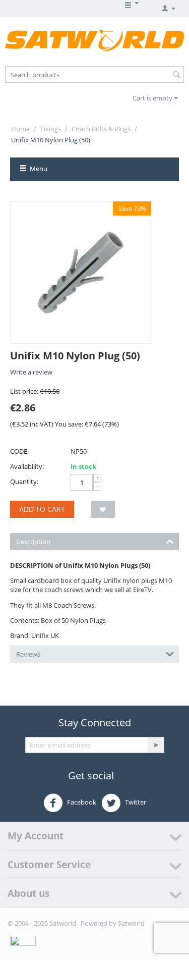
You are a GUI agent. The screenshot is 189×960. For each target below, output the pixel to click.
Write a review (31, 372)
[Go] (156, 745)
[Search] (176, 75)
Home (20, 128)
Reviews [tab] (28, 654)
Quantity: (24, 481)
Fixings (50, 128)
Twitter (134, 802)
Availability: (27, 466)
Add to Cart (42, 509)
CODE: (19, 451)
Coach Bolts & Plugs (101, 128)
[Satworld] (94, 39)
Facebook (81, 802)
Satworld (131, 923)
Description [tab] (33, 541)
